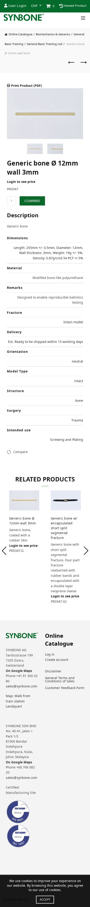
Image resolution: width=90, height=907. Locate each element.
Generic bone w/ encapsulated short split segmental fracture (64, 528)
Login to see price (21, 181)
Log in (49, 654)
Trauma (77, 420)
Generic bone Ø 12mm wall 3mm (22, 520)
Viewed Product (75, 5)
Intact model (73, 322)
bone (79, 400)
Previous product (71, 65)
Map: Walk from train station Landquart (18, 701)
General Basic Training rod (44, 44)
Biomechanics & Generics (53, 34)
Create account (56, 659)
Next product (83, 65)
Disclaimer (53, 671)
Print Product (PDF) (26, 85)
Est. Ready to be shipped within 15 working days (45, 341)
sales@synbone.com (21, 686)
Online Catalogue (20, 34)
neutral (77, 361)
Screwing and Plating (66, 439)
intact (78, 381)
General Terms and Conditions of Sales (60, 679)
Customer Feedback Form (64, 688)
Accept (45, 899)
